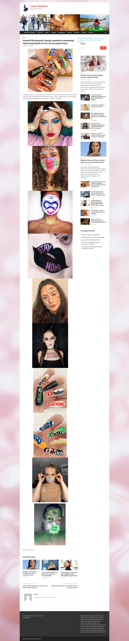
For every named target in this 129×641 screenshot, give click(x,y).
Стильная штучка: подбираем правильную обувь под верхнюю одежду (98, 97)
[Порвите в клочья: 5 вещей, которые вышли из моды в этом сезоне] (85, 138)
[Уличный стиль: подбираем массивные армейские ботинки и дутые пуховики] (85, 128)
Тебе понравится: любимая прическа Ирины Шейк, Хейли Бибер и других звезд (69, 574)
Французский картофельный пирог (90, 240)
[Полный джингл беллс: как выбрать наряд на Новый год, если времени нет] (85, 118)
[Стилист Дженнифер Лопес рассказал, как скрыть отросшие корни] (50, 570)
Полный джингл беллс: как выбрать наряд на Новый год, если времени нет (98, 116)
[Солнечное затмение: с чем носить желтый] (85, 110)
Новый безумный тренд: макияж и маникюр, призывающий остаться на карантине (98, 184)
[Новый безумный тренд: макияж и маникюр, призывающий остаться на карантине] (85, 187)
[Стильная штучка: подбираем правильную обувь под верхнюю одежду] (85, 100)
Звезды (53, 32)
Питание (76, 32)
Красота (40, 32)
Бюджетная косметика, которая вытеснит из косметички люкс (30, 573)
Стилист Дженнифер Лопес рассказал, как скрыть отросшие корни (50, 574)
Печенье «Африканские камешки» (90, 234)
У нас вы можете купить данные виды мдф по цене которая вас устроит (91, 39)
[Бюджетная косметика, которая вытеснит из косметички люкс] (31, 570)
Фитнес (91, 32)
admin (31, 45)
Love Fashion (39, 6)
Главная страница (29, 32)
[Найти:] (93, 48)
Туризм (84, 32)
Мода (47, 32)
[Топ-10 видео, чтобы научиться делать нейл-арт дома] (85, 215)
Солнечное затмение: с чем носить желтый (98, 105)
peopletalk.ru (31, 549)
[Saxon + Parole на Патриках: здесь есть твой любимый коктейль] (85, 224)
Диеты (69, 32)
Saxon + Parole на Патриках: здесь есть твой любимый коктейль (98, 220)
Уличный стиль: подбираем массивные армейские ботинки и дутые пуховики (98, 126)
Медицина (61, 32)
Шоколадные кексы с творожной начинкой (92, 237)
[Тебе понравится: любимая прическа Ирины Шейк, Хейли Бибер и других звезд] (69, 570)
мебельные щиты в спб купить (86, 38)
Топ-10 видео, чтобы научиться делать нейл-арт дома (98, 212)
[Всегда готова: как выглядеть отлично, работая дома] (93, 71)
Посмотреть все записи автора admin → (45, 597)
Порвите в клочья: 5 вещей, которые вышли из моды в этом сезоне (98, 135)
